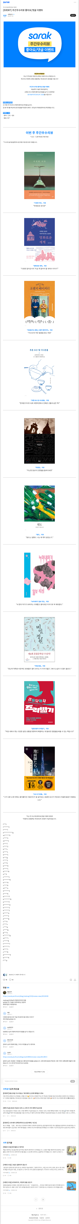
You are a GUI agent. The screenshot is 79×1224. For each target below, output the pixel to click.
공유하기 (75, 980)
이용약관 (42, 1218)
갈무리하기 (71, 980)
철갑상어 (9, 992)
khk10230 (10, 1040)
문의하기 (47, 1218)
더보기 (75, 2)
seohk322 (10, 1027)
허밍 (8, 1012)
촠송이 (9, 1052)
